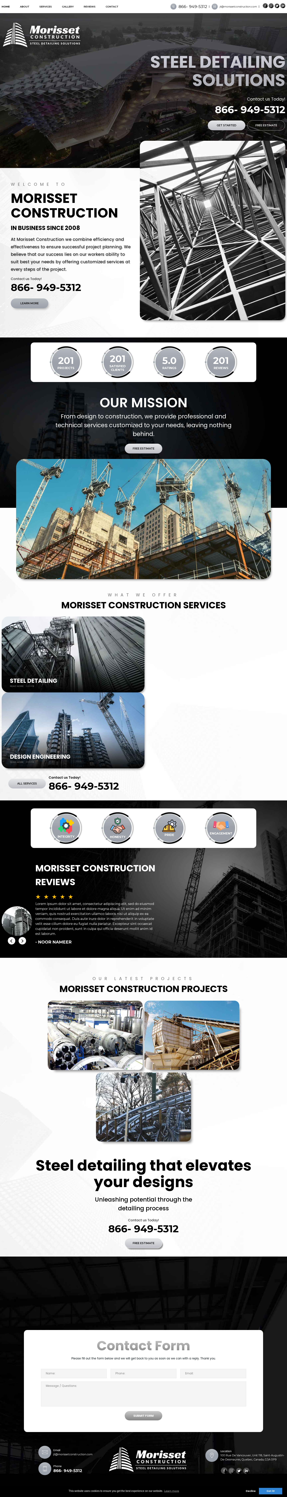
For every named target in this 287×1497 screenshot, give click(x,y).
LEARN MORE (29, 303)
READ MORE (17, 686)
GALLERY (68, 6)
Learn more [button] (171, 1491)
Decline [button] (251, 1491)
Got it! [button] (271, 1491)
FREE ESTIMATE (266, 125)
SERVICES (45, 6)
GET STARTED (226, 125)
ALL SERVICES (27, 783)
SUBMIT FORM (143, 1416)
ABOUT (24, 6)
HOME (6, 6)
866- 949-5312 (193, 6)
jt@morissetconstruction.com (238, 6)
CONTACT (112, 6)
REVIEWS (90, 6)
